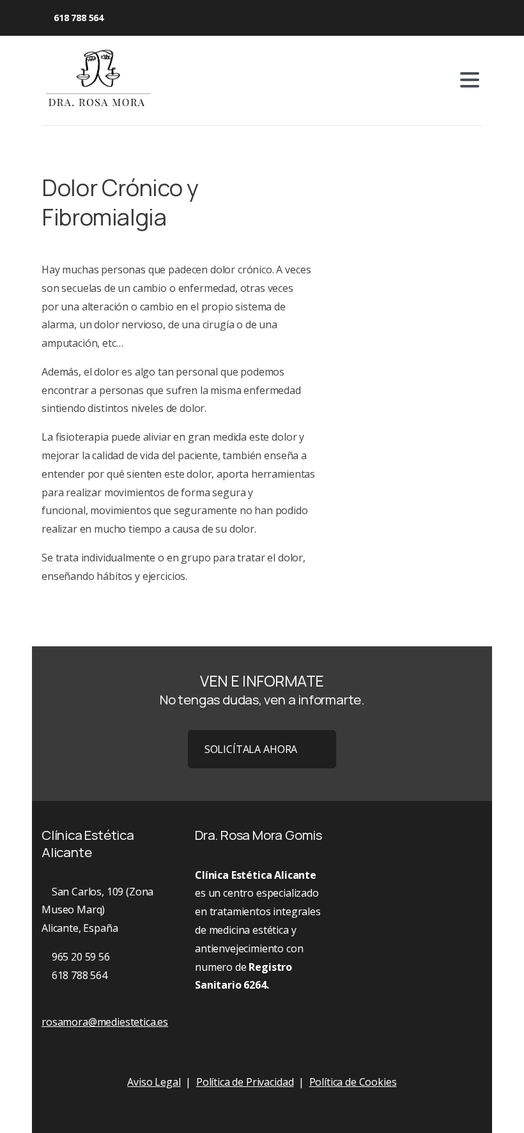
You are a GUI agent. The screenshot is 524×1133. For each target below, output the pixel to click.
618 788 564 (79, 17)
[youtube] (148, 18)
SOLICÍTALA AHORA (250, 749)
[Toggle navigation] (469, 80)
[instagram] (167, 18)
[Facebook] (129, 18)
